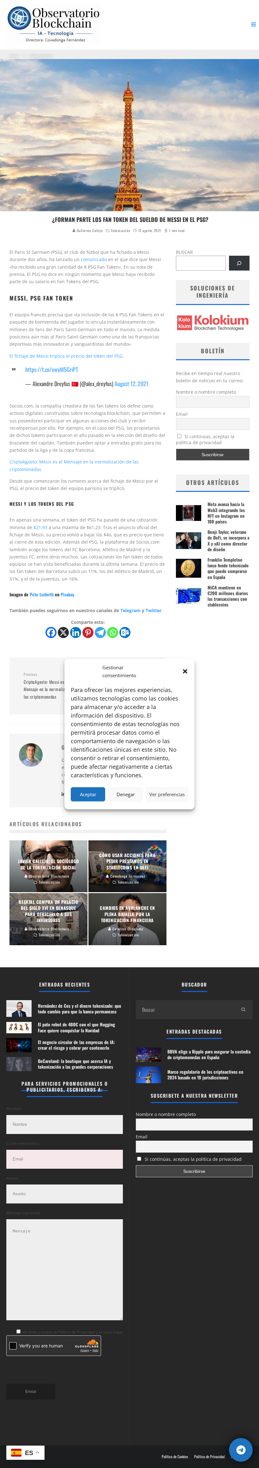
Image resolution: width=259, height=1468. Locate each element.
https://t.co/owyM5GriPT (51, 369)
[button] (185, 671)
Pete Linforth (42, 594)
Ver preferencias (167, 794)
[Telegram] (100, 632)
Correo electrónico (22, 1143)
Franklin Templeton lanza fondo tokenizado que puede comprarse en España (228, 568)
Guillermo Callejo (89, 230)
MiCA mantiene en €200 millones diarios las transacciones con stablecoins (228, 596)
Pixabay (67, 594)
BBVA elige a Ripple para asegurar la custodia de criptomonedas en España (208, 1054)
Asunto (12, 1178)
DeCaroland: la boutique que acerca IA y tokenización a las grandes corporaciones (75, 1064)
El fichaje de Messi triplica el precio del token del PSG (66, 356)
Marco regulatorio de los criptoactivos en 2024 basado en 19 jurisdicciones (205, 1074)
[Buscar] (239, 263)
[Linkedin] (75, 632)
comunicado (94, 259)
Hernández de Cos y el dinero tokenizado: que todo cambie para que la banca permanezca (79, 1008)
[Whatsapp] (112, 632)
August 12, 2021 (131, 383)
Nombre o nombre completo (206, 392)
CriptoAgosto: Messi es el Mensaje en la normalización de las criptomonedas (52, 686)
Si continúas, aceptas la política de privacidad (205, 439)
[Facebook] (51, 632)
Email (182, 414)
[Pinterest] (87, 632)
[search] (243, 1009)
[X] (63, 632)
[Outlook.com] (124, 632)
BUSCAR (184, 252)
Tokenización (120, 230)
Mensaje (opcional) (23, 1212)
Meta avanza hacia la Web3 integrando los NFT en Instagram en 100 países (226, 513)
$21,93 (40, 527)
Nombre (13, 1108)
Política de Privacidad (209, 1457)
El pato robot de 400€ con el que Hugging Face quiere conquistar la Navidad (76, 1027)
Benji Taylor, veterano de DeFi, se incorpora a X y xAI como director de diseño (228, 540)
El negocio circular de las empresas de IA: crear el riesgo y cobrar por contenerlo (76, 1045)
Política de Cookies (175, 1457)
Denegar (126, 794)
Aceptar (88, 794)
